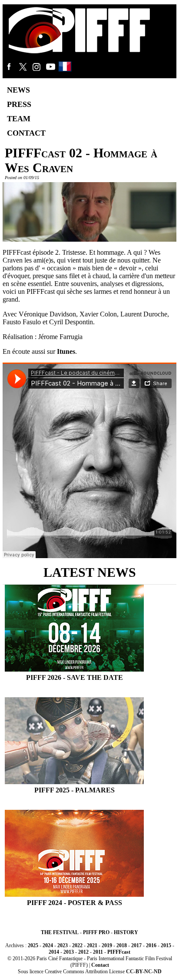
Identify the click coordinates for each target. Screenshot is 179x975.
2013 (68, 952)
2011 (98, 952)
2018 (121, 945)
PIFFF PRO (96, 932)
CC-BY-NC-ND (144, 971)
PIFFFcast (118, 952)
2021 (92, 945)
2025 (33, 945)
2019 (107, 945)
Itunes (66, 351)
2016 (151, 945)
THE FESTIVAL (60, 932)
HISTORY (126, 932)
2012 (83, 952)
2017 (136, 945)
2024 (48, 945)
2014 (54, 952)
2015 (166, 945)
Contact (100, 965)
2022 (77, 945)
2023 (62, 945)
